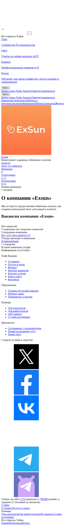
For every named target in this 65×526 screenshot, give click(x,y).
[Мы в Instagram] (26, 445)
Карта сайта (15, 276)
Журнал (59, 103)
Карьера (17, 523)
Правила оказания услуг (22, 331)
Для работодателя (18, 311)
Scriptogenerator (10, 241)
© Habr (5, 505)
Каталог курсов (17, 273)
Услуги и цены (16, 264)
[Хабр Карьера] (14, 33)
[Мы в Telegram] (26, 470)
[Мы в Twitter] (26, 368)
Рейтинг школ (16, 293)
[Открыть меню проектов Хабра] (2, 29)
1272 (23, 499)
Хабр (4, 523)
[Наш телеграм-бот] (26, 496)
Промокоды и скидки (20, 296)
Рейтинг (39, 103)
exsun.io (5, 163)
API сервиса (15, 314)
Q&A (10, 523)
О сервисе (14, 261)
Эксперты (17, 103)
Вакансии (6, 100)
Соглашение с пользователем (24, 328)
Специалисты (20, 100)
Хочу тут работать (11, 166)
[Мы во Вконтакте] (26, 419)
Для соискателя (17, 308)
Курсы (26, 523)
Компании (29, 103)
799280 (44, 499)
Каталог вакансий (18, 270)
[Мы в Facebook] (26, 393)
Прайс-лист (14, 334)
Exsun (4, 157)
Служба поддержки (19, 317)
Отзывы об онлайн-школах (23, 290)
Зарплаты (49, 103)
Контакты (13, 279)
